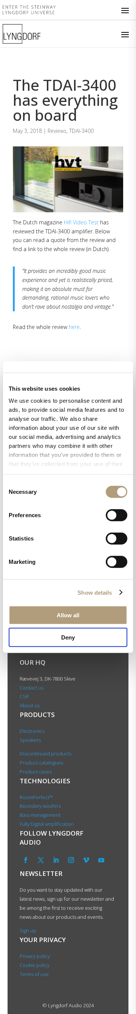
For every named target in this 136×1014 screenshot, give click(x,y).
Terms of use (34, 974)
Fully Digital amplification (47, 824)
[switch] (116, 515)
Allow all (68, 615)
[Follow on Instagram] (71, 860)
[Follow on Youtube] (101, 860)
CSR (24, 696)
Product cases (36, 771)
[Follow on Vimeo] (86, 860)
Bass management (40, 815)
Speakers (30, 740)
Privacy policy (35, 956)
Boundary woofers (40, 805)
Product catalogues (41, 762)
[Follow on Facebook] (26, 860)
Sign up (28, 930)
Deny (68, 637)
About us (30, 705)
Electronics (32, 731)
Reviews (57, 130)
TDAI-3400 (81, 130)
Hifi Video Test (81, 222)
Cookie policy (34, 965)
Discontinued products (45, 753)
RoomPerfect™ (36, 797)
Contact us (31, 687)
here (74, 326)
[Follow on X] (41, 860)
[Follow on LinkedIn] (56, 860)
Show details (94, 592)
